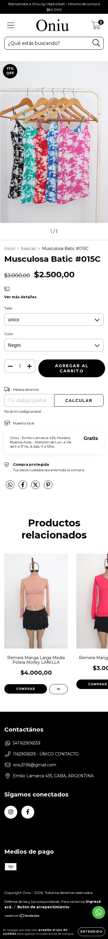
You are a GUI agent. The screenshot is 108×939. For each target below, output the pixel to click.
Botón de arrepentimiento (43, 907)
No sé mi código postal (22, 411)
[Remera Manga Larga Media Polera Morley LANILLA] (58, 689)
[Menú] (10, 25)
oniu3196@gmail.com (34, 764)
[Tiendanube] (22, 916)
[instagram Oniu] (10, 812)
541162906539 (26, 743)
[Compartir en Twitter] (36, 487)
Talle (8, 308)
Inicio (9, 248)
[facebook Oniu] (27, 812)
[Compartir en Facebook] (23, 487)
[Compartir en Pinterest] (48, 487)
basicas (28, 248)
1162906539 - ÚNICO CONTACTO (46, 754)
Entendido (91, 932)
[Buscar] (96, 43)
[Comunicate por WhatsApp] (98, 912)
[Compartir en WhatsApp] (10, 485)
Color (8, 334)
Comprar (25, 689)
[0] (96, 26)
